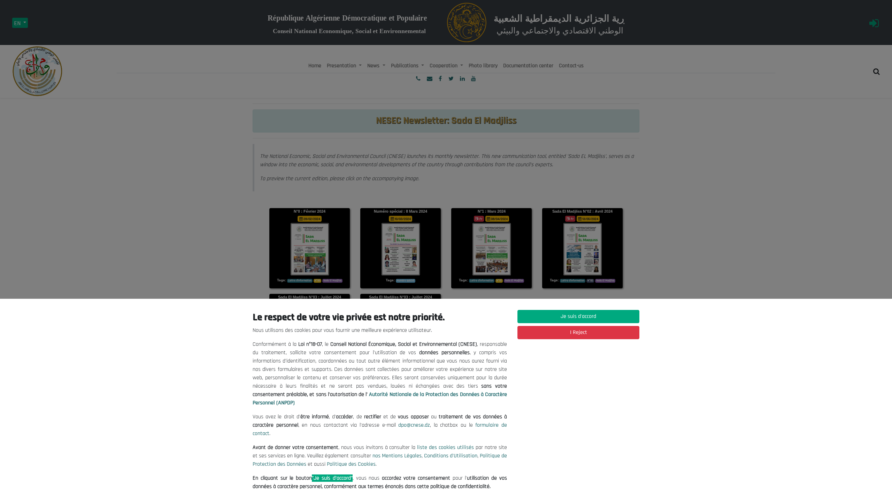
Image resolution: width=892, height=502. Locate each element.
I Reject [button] (578, 332)
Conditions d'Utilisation (450, 455)
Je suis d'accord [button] (578, 316)
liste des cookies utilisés (445, 447)
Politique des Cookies (351, 464)
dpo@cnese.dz (414, 425)
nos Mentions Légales (397, 455)
